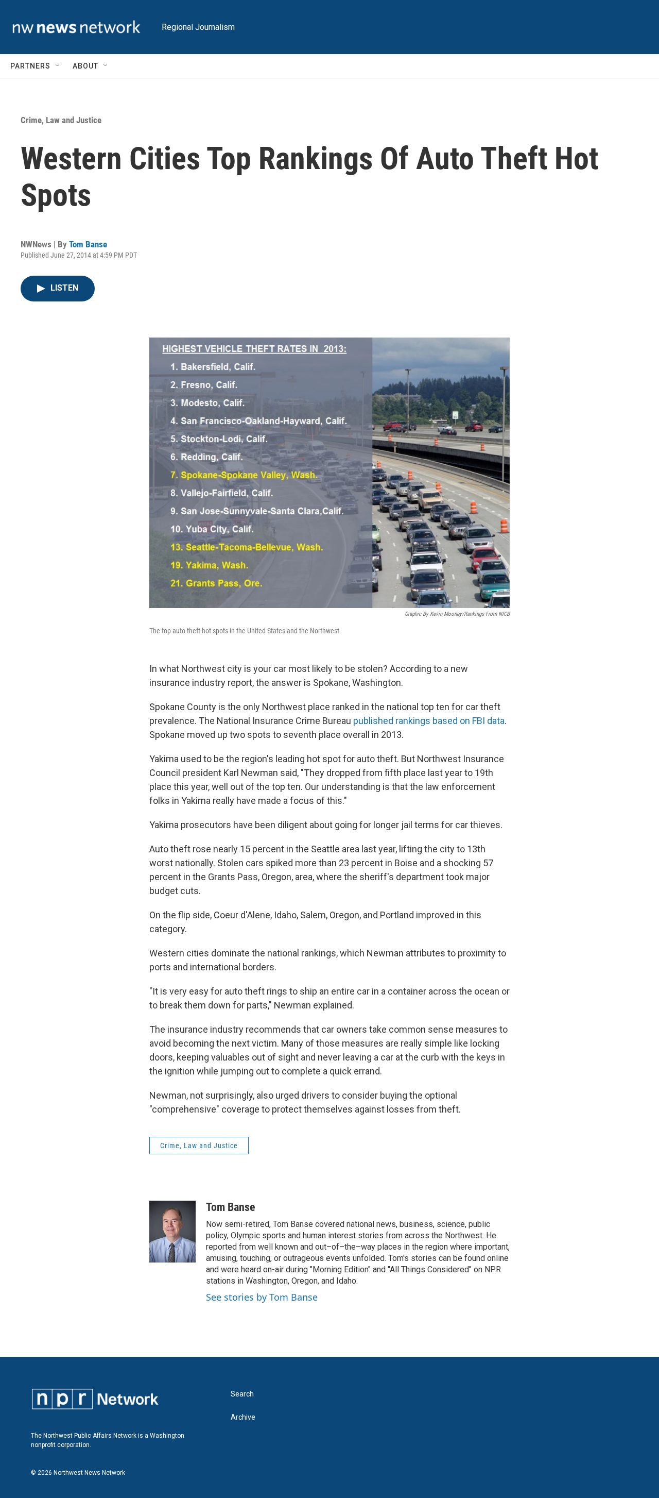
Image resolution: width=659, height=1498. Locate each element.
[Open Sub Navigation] (58, 66)
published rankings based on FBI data (429, 720)
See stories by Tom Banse (262, 1297)
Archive (243, 1417)
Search (242, 1394)
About (85, 66)
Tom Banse (88, 244)
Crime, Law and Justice (61, 120)
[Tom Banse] (172, 1232)
